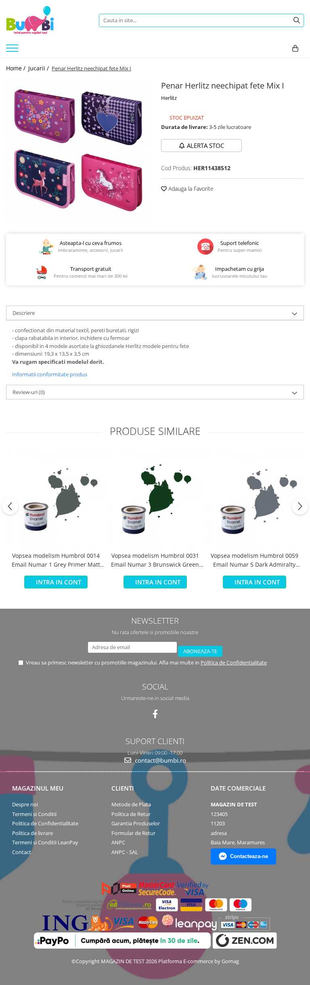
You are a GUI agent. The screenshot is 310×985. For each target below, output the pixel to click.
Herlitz (169, 97)
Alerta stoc (205, 145)
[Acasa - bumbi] (46, 20)
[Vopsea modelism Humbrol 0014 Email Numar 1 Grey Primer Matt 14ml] (56, 499)
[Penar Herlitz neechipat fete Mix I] (77, 149)
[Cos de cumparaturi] (295, 48)
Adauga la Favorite (190, 188)
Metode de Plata (131, 804)
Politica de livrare (32, 833)
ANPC (118, 842)
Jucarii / (39, 68)
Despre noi (25, 804)
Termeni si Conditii (34, 814)
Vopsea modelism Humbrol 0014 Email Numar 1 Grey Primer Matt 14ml (56, 560)
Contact (21, 852)
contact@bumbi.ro (159, 760)
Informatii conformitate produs (49, 374)
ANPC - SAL (124, 852)
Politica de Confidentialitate (234, 662)
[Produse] (13, 50)
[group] (77, 149)
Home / (16, 68)
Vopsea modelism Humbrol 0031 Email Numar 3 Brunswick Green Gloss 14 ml (155, 560)
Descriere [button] (24, 312)
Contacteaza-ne (249, 856)
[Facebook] (155, 714)
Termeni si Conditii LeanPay (45, 842)
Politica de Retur (131, 814)
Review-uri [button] (29, 392)
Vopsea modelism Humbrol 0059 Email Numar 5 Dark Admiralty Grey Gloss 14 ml (254, 560)
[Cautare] (296, 20)
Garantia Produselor (135, 823)
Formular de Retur (133, 833)
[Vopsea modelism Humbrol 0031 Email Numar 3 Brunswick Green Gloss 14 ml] (155, 499)
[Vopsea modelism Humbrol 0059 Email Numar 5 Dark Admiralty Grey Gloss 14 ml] (254, 499)
